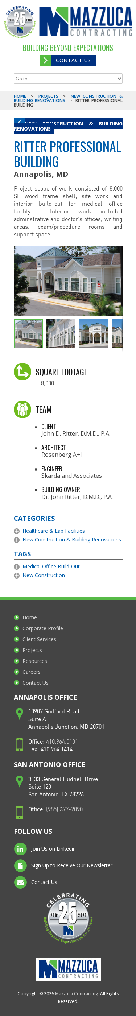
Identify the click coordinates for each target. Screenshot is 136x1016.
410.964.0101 (62, 742)
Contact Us (73, 60)
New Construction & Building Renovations (68, 126)
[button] (116, 252)
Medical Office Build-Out (51, 566)
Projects (48, 96)
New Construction (43, 575)
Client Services (39, 639)
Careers (31, 671)
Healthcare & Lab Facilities (53, 530)
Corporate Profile (42, 628)
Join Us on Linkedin (53, 848)
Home (20, 96)
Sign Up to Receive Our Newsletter (71, 865)
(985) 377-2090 (64, 810)
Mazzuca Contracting (76, 994)
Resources (34, 660)
